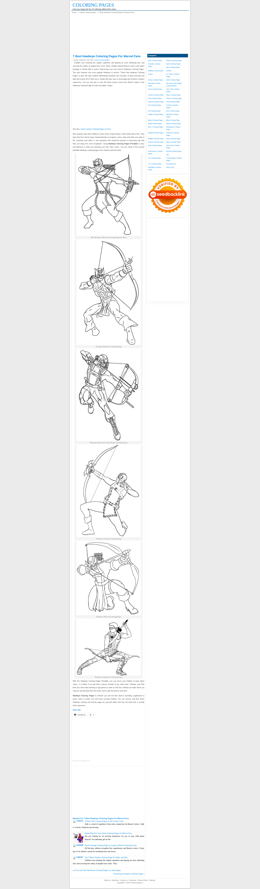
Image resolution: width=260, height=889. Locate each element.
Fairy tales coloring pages (172, 90)
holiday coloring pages (155, 114)
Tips (167, 154)
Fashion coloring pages (156, 95)
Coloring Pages (93, 5)
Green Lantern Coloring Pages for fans (96, 129)
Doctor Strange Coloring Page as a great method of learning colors (111, 845)
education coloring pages (154, 84)
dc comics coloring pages (172, 75)
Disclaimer (133, 880)
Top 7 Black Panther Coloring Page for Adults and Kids (106, 857)
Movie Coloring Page (173, 120)
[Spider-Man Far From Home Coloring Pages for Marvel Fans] (78, 842)
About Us (107, 880)
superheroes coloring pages (155, 152)
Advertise (115, 880)
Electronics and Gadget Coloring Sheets (174, 84)
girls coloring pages (173, 111)
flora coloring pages (155, 98)
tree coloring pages (155, 164)
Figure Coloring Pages (173, 95)
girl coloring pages (154, 111)
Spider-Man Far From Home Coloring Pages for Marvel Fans (108, 833)
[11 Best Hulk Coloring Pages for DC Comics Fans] (78, 821)
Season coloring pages (155, 142)
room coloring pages (173, 138)
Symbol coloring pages (173, 151)
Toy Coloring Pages (154, 158)
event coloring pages (155, 89)
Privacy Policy (143, 880)
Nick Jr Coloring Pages (155, 127)
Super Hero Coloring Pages (173, 147)
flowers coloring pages (174, 98)
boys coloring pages (173, 67)
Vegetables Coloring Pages (154, 168)
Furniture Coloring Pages (172, 106)
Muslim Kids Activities (155, 123)
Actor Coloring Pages (155, 60)
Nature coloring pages (173, 123)
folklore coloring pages (156, 102)
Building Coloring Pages (155, 70)
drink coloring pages (173, 80)
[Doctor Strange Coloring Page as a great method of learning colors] (78, 845)
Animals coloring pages (174, 60)
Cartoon (168, 70)
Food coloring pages (173, 102)
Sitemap (152, 880)
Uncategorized (171, 164)
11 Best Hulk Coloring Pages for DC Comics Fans (104, 821)
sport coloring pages (155, 145)
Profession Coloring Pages (172, 134)
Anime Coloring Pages (173, 64)
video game (170, 167)
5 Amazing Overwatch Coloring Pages (128, 874)
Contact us (124, 880)
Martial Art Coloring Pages (172, 116)
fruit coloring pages (154, 105)
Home (74, 12)
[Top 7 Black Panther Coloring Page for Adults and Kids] (78, 857)
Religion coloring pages (156, 138)
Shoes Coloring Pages (173, 142)
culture (150, 74)
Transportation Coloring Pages (174, 159)
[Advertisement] (130, 34)
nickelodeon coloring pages (173, 128)
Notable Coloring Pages (155, 133)
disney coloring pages (155, 80)
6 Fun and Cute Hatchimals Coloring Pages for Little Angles (97, 870)
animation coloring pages (154, 65)
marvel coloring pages (88, 12)
